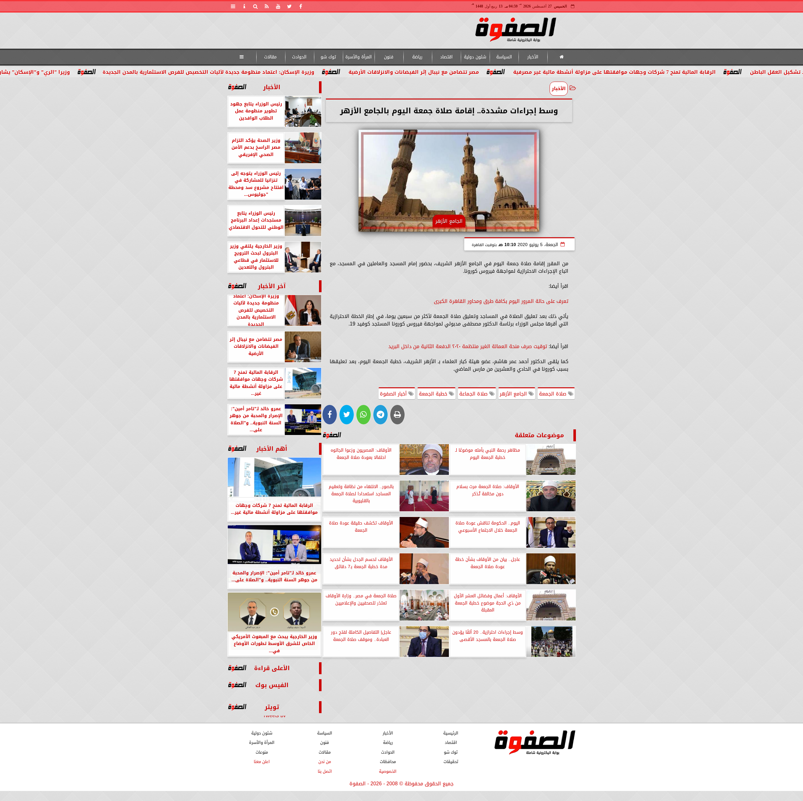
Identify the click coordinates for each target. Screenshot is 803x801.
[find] (256, 6)
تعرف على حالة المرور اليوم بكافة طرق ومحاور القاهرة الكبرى (501, 301)
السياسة (504, 57)
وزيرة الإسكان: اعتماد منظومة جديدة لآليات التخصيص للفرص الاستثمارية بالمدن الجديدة (260, 72)
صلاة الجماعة (474, 394)
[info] (244, 6)
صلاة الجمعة (553, 394)
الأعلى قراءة (272, 668)
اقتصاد (446, 57)
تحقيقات (450, 762)
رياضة (417, 57)
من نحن (324, 762)
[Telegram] (380, 414)
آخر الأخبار (272, 286)
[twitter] (290, 6)
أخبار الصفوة (394, 394)
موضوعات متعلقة (539, 435)
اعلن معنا (261, 762)
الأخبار (532, 57)
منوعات (261, 752)
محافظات (388, 762)
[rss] (267, 6)
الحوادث (299, 57)
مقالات (270, 57)
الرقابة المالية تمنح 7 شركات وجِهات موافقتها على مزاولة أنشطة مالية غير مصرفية (666, 72)
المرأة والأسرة (358, 57)
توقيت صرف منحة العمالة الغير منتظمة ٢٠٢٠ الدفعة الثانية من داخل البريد (467, 346)
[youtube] (278, 6)
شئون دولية (475, 57)
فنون (388, 57)
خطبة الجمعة (434, 394)
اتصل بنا (324, 771)
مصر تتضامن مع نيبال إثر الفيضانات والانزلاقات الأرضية (465, 72)
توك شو (328, 57)
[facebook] (301, 6)
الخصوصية (387, 771)
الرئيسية (450, 733)
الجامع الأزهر (514, 394)
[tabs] (233, 6)
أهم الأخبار (271, 448)
